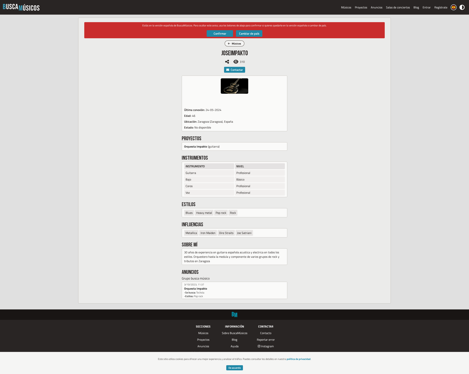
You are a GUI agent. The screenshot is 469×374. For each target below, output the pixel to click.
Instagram (267, 346)
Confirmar (220, 33)
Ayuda (235, 346)
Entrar (427, 7)
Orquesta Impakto (195, 146)
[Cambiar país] (454, 7)
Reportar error (266, 339)
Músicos (346, 7)
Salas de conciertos (398, 7)
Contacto (265, 333)
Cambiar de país (249, 33)
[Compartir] (227, 61)
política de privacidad (299, 359)
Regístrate (440, 7)
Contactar (237, 70)
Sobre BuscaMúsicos (234, 333)
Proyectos (361, 7)
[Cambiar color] (462, 7)
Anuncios (376, 7)
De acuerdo (234, 368)
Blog (416, 7)
